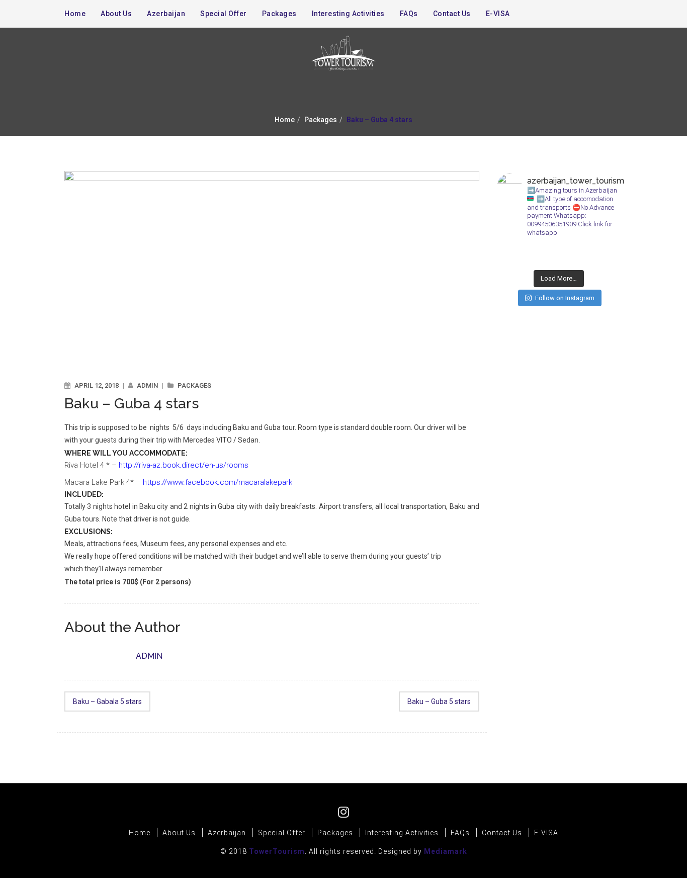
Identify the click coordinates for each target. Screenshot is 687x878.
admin (147, 385)
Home (285, 120)
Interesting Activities (348, 14)
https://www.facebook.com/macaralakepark (217, 482)
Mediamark (445, 851)
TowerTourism (277, 851)
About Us (116, 14)
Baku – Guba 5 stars (439, 701)
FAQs (409, 14)
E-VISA (498, 14)
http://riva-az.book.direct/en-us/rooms (183, 465)
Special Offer (223, 14)
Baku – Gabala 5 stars (107, 701)
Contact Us (452, 14)
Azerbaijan (166, 14)
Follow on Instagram (564, 298)
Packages (320, 120)
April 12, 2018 (96, 385)
